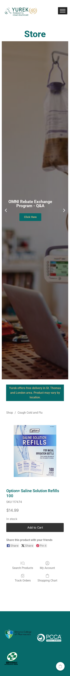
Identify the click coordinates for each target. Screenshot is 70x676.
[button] (6, 210)
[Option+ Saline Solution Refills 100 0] (35, 450)
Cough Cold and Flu (30, 412)
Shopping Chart (47, 580)
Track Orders (23, 580)
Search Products (22, 568)
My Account (47, 568)
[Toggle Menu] (63, 10)
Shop (9, 412)
